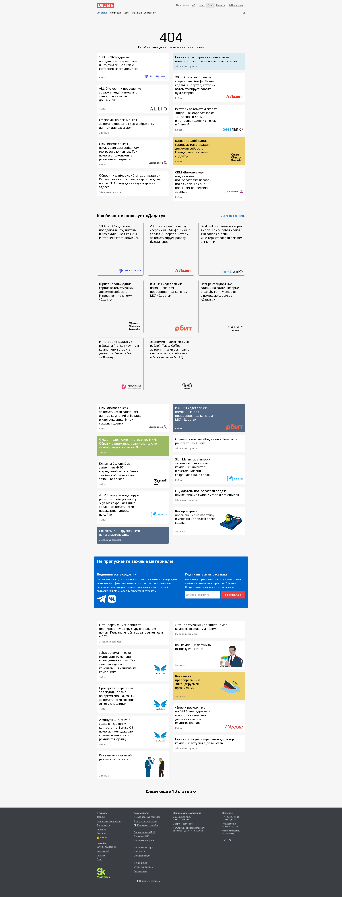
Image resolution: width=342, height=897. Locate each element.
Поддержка (237, 5)
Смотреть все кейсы (233, 215)
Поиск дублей (141, 863)
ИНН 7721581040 (181, 819)
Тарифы (101, 817)
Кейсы (126, 13)
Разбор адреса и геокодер (147, 817)
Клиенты (220, 5)
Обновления (150, 13)
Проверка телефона (144, 840)
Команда (101, 829)
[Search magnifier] (244, 13)
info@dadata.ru (229, 824)
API (193, 5)
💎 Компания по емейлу (146, 825)
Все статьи (102, 13)
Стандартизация (142, 855)
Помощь (101, 843)
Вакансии (101, 833)
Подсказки (139, 851)
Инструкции (115, 13)
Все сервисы (140, 871)
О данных (137, 13)
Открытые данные (143, 867)
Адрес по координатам (145, 821)
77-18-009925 (196, 830)
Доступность (103, 825)
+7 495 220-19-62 (231, 817)
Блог (99, 859)
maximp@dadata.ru (231, 830)
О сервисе (102, 813)
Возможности (141, 813)
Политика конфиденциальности (189, 828)
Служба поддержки (106, 847)
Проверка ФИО (141, 836)
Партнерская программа (109, 821)
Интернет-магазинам (149, 881)
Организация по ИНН (144, 832)
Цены (202, 5)
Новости (101, 855)
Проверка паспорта (143, 847)
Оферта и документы (183, 824)
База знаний (103, 851)
